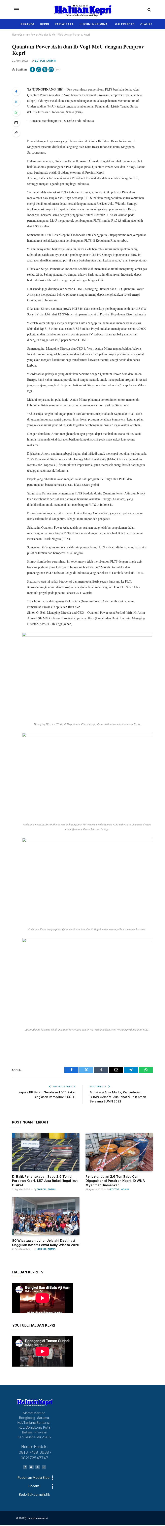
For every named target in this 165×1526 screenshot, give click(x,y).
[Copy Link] (16, 133)
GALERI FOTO (125, 24)
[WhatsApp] (16, 112)
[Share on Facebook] (32, 69)
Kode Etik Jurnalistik (34, 1494)
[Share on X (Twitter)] (44, 69)
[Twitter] (16, 102)
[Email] (16, 122)
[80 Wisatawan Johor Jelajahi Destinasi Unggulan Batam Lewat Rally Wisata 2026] (45, 1216)
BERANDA (28, 24)
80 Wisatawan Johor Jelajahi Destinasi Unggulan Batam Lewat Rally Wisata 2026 (45, 1242)
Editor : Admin (45, 60)
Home (15, 34)
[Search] (149, 9)
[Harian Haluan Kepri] (82, 9)
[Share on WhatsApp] (38, 69)
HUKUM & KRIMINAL (94, 24)
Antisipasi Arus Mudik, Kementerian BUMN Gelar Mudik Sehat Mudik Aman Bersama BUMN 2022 (118, 1096)
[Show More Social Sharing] (57, 69)
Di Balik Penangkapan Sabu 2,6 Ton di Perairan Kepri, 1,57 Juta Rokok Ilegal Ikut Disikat (45, 1180)
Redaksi (34, 1486)
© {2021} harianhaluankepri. (32, 1518)
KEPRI (44, 24)
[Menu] (16, 9)
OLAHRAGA (148, 24)
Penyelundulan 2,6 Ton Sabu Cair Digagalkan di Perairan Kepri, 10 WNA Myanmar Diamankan (115, 1180)
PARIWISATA (64, 24)
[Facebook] (16, 91)
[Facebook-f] (25, 1467)
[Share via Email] (51, 69)
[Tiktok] (44, 1467)
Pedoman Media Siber (34, 1478)
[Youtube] (31, 1467)
